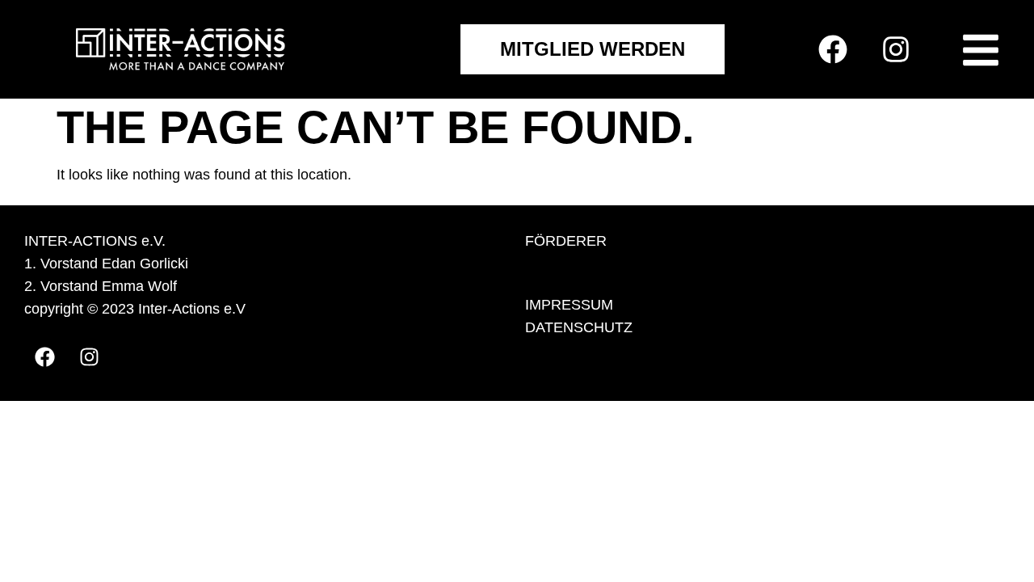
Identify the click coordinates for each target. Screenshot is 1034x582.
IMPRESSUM (569, 305)
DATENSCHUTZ (579, 327)
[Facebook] (833, 49)
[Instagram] (896, 49)
